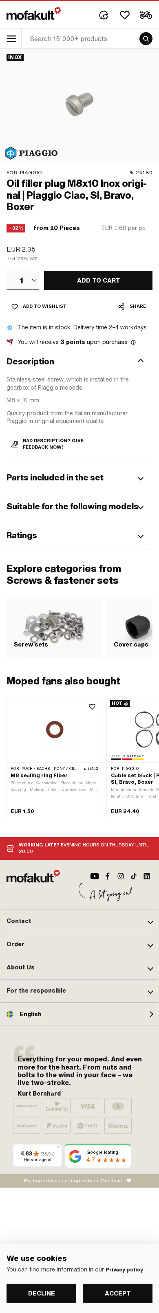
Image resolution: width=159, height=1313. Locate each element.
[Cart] (146, 15)
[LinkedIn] (146, 876)
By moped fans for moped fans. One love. (74, 1180)
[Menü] (59, 1149)
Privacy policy (124, 1270)
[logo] (34, 13)
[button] (79, 361)
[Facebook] (107, 876)
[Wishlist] (125, 15)
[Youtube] (94, 876)
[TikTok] (133, 876)
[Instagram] (120, 876)
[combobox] (23, 280)
